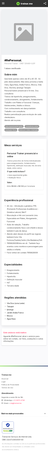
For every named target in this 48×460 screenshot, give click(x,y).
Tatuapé (10, 306)
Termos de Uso (7, 388)
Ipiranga (10, 310)
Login (3, 382)
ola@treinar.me (16, 403)
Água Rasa (11, 319)
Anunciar (4, 379)
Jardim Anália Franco (15, 313)
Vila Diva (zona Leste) (16, 303)
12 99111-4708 (19, 400)
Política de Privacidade (10, 385)
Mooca (10, 316)
